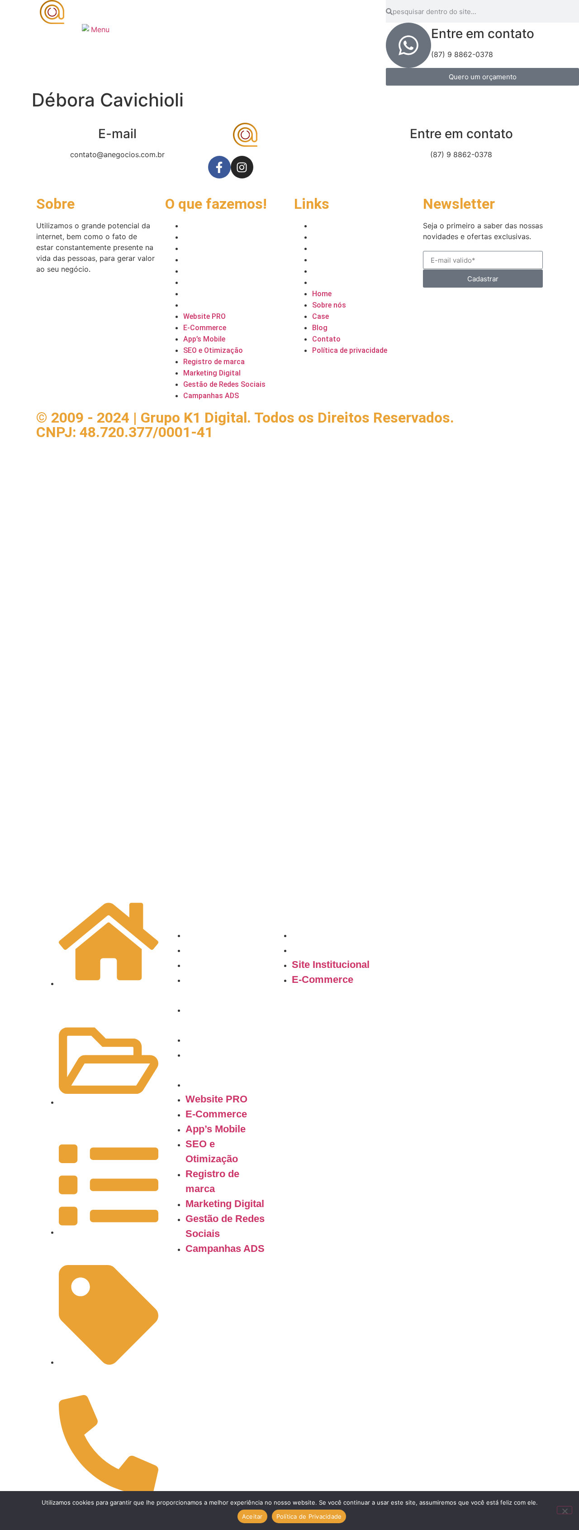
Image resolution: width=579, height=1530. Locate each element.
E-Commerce (205, 237)
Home (322, 225)
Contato (326, 271)
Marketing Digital (212, 282)
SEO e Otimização (214, 259)
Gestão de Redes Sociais (225, 293)
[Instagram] (242, 167)
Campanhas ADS (211, 305)
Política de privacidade (350, 282)
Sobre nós (329, 237)
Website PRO (205, 225)
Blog (319, 259)
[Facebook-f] (219, 167)
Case (320, 248)
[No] (564, 1510)
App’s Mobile (204, 248)
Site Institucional (331, 934)
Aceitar (252, 1516)
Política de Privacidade (309, 1516)
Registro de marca (215, 271)
